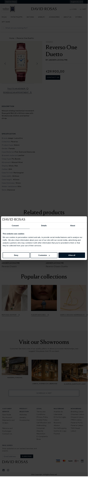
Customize (42, 255)
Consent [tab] (15, 225)
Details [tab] (44, 225)
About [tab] (72, 225)
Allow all (71, 255)
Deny (16, 255)
